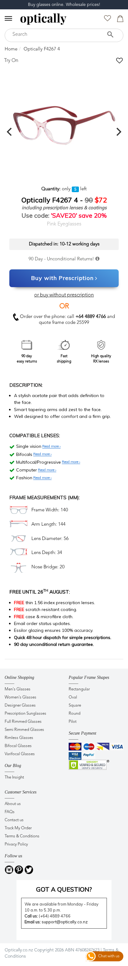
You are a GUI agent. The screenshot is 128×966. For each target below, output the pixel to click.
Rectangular (79, 689)
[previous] (10, 132)
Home (11, 49)
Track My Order (18, 828)
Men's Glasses (17, 689)
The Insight (14, 777)
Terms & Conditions (22, 836)
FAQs (10, 812)
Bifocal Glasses (18, 746)
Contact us (14, 820)
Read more (51, 446)
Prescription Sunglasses (25, 714)
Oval (73, 697)
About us (13, 804)
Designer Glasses (20, 705)
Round (74, 714)
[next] (118, 132)
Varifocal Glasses (20, 754)
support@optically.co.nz (65, 921)
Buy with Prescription (62, 278)
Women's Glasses (20, 697)
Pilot (72, 722)
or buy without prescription (64, 295)
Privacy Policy (16, 844)
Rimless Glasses (19, 738)
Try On (11, 60)
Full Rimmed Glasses (23, 722)
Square (75, 705)
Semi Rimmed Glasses (24, 730)
